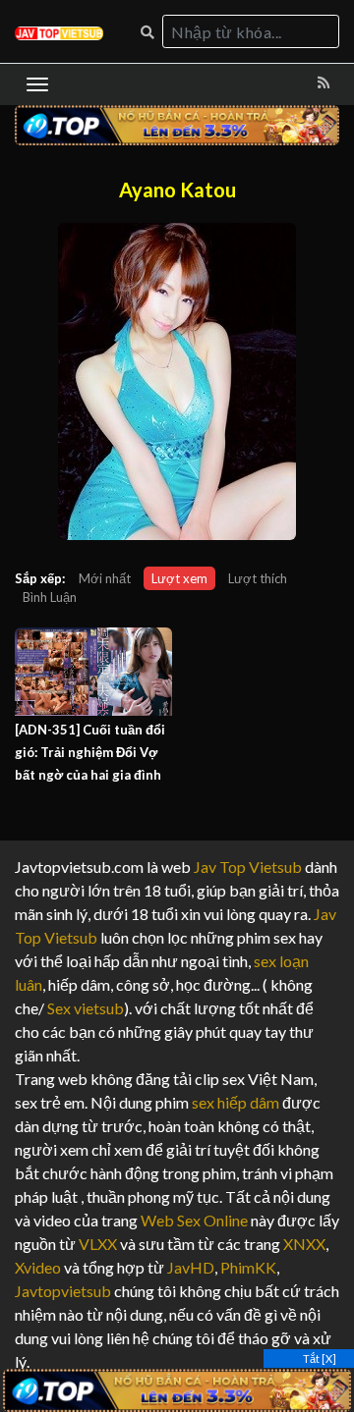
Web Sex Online (194, 1220)
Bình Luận (50, 597)
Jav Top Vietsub (248, 866)
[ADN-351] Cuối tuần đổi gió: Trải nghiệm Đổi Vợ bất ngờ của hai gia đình (90, 752)
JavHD (190, 1267)
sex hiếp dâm (235, 1102)
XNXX (304, 1243)
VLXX (98, 1243)
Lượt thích (257, 578)
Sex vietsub (84, 1008)
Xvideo (38, 1267)
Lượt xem (179, 578)
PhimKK (248, 1267)
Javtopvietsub (63, 1290)
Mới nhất (105, 578)
